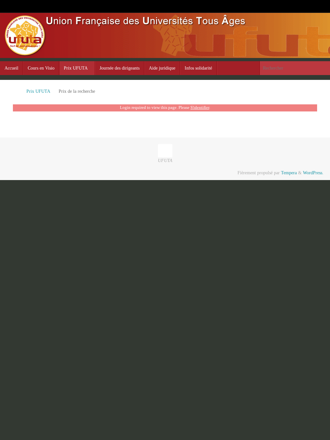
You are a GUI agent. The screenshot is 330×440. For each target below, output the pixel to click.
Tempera (289, 172)
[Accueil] (16, 91)
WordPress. (313, 172)
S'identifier (199, 107)
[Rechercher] (325, 68)
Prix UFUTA (38, 91)
